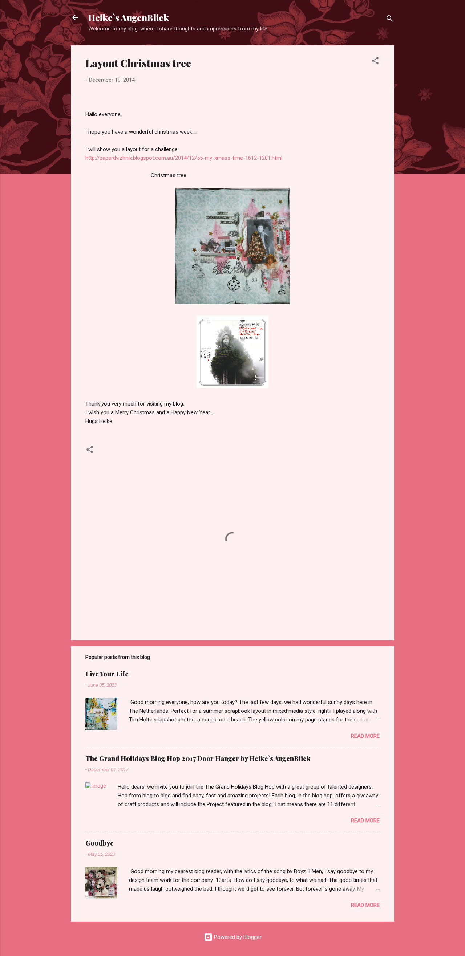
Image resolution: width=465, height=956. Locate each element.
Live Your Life (107, 674)
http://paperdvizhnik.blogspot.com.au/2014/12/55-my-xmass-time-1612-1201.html (183, 158)
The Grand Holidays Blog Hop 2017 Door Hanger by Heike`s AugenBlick (198, 758)
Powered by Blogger (237, 937)
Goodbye (99, 843)
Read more (365, 736)
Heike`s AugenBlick (128, 17)
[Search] (389, 20)
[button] (375, 62)
